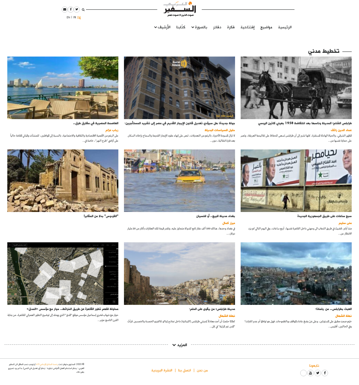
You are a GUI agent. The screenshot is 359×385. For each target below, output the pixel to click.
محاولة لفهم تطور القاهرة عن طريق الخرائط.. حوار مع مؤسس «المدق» (72, 309)
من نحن (202, 370)
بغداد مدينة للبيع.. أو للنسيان (215, 216)
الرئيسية (285, 26)
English (67, 17)
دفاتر (217, 26)
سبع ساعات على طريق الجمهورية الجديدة (324, 216)
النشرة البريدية (161, 370)
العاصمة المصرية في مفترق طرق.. (95, 123)
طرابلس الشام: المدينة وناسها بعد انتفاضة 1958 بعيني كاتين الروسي (305, 123)
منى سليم (345, 223)
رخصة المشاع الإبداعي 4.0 (47, 364)
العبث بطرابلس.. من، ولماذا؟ (333, 309)
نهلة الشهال (343, 316)
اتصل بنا (184, 370)
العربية (80, 17)
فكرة (231, 26)
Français (73, 17)
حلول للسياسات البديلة (220, 130)
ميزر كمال (229, 223)
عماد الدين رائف (341, 130)
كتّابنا (180, 26)
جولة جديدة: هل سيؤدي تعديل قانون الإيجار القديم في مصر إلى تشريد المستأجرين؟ (180, 123)
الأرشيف (164, 26)
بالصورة (201, 26)
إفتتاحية (247, 26)
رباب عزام (112, 130)
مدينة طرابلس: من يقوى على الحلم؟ (212, 309)
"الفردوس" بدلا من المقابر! (101, 216)
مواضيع (266, 26)
